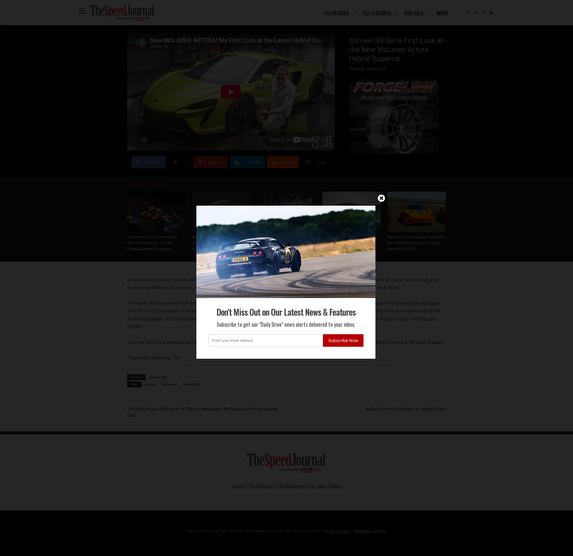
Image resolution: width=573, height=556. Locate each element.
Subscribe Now (343, 340)
